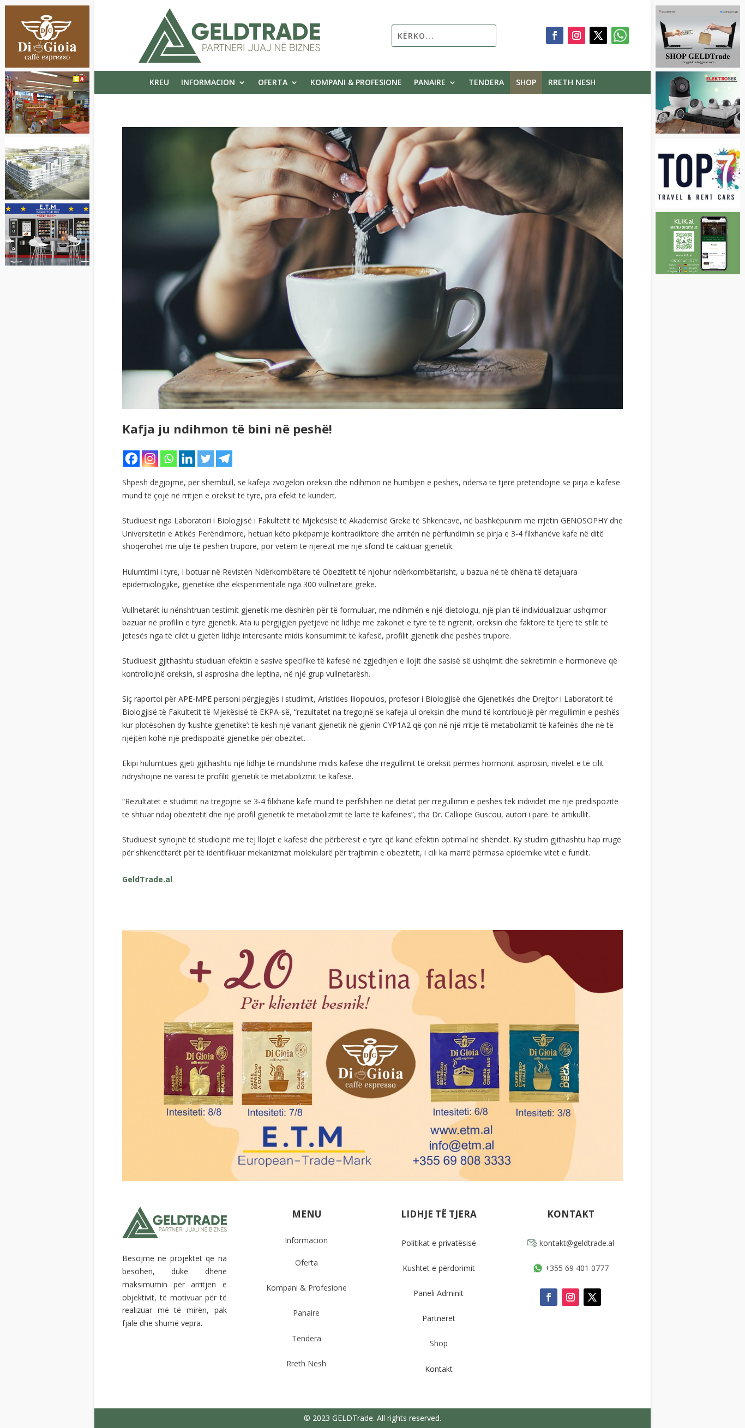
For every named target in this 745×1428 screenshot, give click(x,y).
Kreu (159, 83)
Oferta (272, 83)
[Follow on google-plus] (620, 35)
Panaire (430, 83)
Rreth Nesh (572, 83)
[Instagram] (150, 458)
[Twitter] (205, 458)
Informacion (208, 83)
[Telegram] (224, 458)
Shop (526, 83)
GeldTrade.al (147, 879)
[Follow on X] (598, 35)
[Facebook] (131, 458)
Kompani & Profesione (356, 83)
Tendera (486, 83)
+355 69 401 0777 (576, 1268)
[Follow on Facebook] (554, 35)
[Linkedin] (187, 458)
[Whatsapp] (168, 458)
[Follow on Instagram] (576, 35)
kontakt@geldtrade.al (575, 1243)
